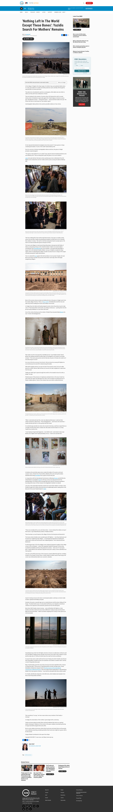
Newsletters (63, 795)
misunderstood (37, 248)
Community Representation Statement (81, 793)
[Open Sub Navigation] (23, 12)
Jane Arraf (28, 34)
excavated (37, 475)
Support (50, 12)
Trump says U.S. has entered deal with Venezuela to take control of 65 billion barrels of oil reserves (26, 776)
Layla (26, 158)
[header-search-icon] (84, 3)
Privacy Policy (85, 72)
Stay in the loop (82, 70)
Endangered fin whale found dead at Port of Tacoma (64, 767)
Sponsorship (63, 800)
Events (38, 12)
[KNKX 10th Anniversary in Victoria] (82, 83)
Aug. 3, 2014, (46, 301)
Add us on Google (62, 82)
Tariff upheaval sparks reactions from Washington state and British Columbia (50, 768)
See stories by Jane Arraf (35, 746)
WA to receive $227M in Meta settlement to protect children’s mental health (79, 35)
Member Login (57, 12)
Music (26, 12)
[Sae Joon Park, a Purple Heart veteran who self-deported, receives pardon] (39, 768)
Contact (46, 792)
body (40, 479)
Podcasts (32, 12)
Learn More (82, 104)
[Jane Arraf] (25, 746)
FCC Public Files (79, 800)
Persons (56, 478)
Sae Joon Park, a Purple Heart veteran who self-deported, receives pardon (39, 775)
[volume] (25, 8)
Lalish (44, 489)
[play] (21, 8)
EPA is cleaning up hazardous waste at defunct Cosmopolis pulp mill (81, 46)
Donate (90, 3)
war (36, 256)
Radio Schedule (48, 800)
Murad (61, 312)
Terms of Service (79, 795)
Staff (46, 795)
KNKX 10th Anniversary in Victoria (82, 93)
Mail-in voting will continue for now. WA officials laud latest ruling (80, 41)
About (63, 12)
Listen (43, 12)
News (21, 12)
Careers (62, 797)
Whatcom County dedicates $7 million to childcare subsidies (81, 52)
